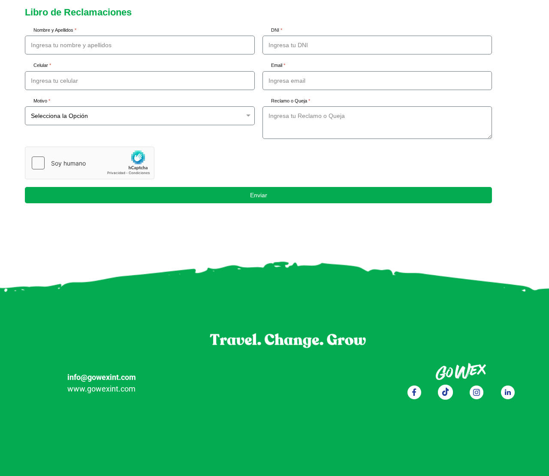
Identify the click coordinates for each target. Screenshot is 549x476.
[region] (274, 369)
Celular (42, 65)
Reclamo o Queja (290, 100)
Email (278, 65)
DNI (276, 30)
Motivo (41, 100)
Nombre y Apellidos (54, 30)
